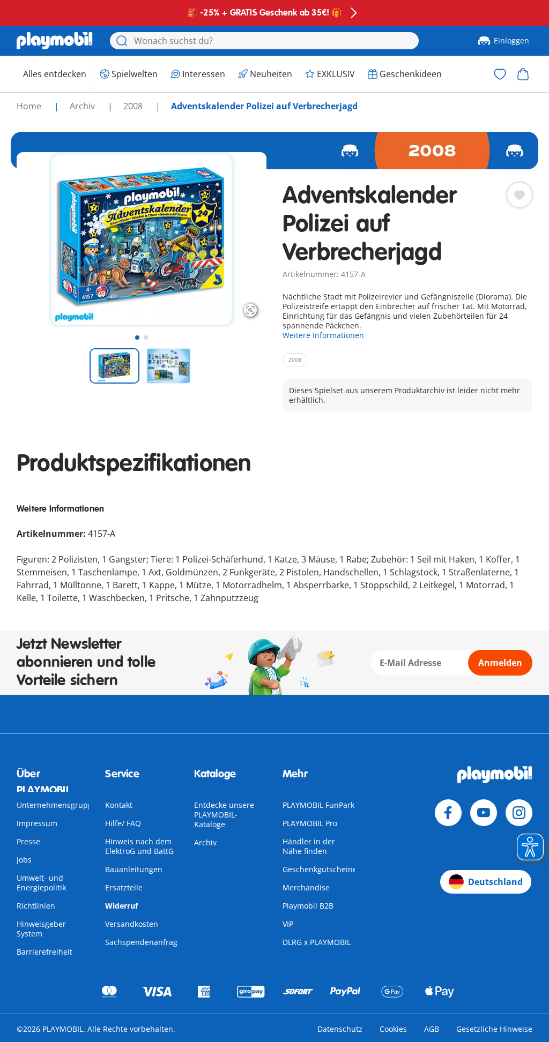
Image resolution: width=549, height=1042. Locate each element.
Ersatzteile (124, 887)
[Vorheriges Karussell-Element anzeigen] (44, 239)
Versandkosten (131, 924)
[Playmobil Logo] (55, 40)
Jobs (24, 859)
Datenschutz (339, 1029)
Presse (28, 841)
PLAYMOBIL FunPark (318, 805)
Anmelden (500, 663)
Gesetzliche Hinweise (494, 1029)
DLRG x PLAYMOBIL (317, 942)
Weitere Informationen (323, 335)
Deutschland (495, 882)
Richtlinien (36, 906)
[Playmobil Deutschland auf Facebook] (448, 812)
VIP (288, 924)
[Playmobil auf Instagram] (519, 812)
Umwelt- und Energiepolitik (41, 883)
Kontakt (118, 805)
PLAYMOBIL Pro (310, 823)
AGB (431, 1029)
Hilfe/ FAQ (123, 823)
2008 (134, 106)
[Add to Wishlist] (519, 195)
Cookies (393, 1029)
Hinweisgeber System (41, 929)
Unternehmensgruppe (57, 805)
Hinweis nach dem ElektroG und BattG (139, 846)
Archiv (205, 842)
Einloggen (511, 40)
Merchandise (306, 887)
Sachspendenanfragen (146, 942)
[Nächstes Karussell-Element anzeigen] (238, 239)
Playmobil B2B (308, 906)
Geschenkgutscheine (320, 869)
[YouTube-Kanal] (483, 812)
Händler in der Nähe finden (309, 846)
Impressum (37, 823)
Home (30, 106)
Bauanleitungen (133, 869)
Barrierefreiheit (44, 952)
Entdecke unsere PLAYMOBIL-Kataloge (224, 814)
